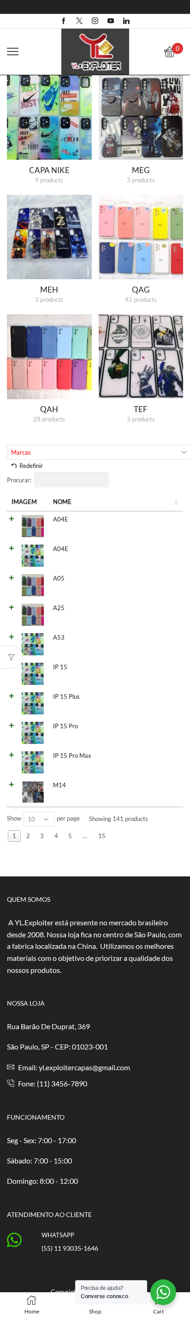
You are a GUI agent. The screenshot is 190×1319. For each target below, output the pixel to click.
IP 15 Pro (65, 726)
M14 (59, 785)
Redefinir (31, 465)
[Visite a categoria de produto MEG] (141, 117)
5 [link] (70, 835)
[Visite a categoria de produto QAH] (49, 356)
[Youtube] (110, 21)
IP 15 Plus (66, 696)
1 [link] (14, 835)
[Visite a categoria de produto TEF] (141, 356)
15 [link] (102, 835)
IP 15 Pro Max (72, 755)
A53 (59, 637)
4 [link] (56, 835)
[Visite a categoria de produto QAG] (141, 237)
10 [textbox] (31, 819)
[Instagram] (95, 21)
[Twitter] (79, 21)
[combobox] (39, 819)
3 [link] (42, 835)
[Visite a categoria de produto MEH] (49, 237)
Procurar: (19, 480)
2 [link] (28, 835)
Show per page (43, 819)
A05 (59, 578)
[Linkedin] (126, 21)
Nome (62, 501)
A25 (59, 608)
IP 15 (60, 667)
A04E (60, 519)
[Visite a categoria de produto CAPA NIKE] (49, 117)
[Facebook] (63, 21)
